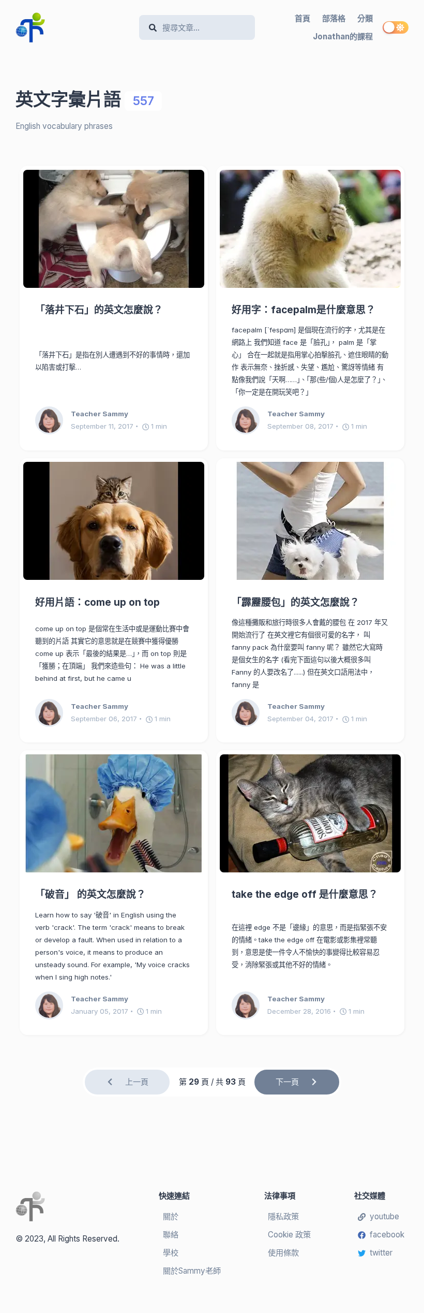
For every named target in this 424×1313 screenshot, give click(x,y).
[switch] (395, 27)
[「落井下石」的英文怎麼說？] (113, 229)
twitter (381, 1253)
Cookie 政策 (289, 1234)
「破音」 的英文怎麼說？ (90, 894)
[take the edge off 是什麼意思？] (310, 813)
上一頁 (136, 1082)
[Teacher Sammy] (53, 420)
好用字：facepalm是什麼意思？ (303, 310)
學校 (170, 1253)
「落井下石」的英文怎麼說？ (99, 310)
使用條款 (283, 1253)
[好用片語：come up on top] (113, 521)
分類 (365, 18)
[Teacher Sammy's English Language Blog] (73, 27)
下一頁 (287, 1082)
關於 (170, 1216)
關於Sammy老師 (192, 1271)
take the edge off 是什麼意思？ (305, 894)
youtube (384, 1216)
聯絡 (170, 1234)
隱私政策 (283, 1216)
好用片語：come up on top (97, 602)
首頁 (302, 18)
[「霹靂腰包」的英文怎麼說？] (310, 521)
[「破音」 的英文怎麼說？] (113, 813)
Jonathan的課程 (343, 36)
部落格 (333, 18)
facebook (387, 1234)
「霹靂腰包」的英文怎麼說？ (295, 602)
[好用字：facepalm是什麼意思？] (310, 229)
